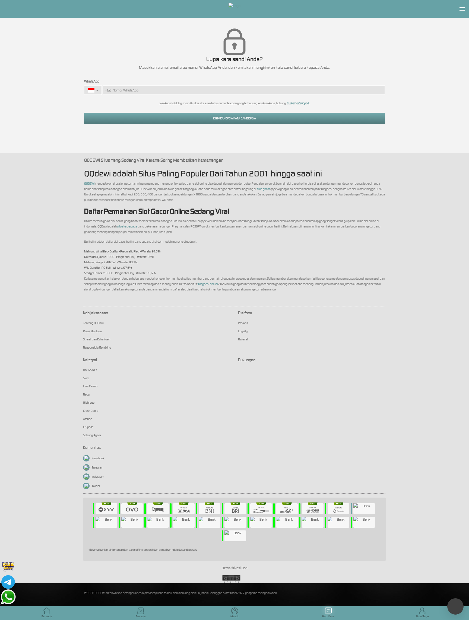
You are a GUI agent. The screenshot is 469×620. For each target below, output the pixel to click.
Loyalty (243, 331)
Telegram (97, 467)
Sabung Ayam (92, 435)
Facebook (98, 458)
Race (86, 394)
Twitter (96, 486)
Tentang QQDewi (93, 323)
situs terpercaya (127, 226)
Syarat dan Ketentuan (96, 339)
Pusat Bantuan (92, 331)
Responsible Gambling (97, 347)
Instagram (98, 477)
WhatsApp (91, 81)
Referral (243, 339)
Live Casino (90, 386)
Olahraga (88, 402)
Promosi (243, 323)
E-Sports (88, 427)
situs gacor (263, 189)
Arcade (87, 419)
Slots (86, 378)
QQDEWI (89, 183)
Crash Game (90, 411)
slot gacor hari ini (207, 284)
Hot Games (90, 370)
